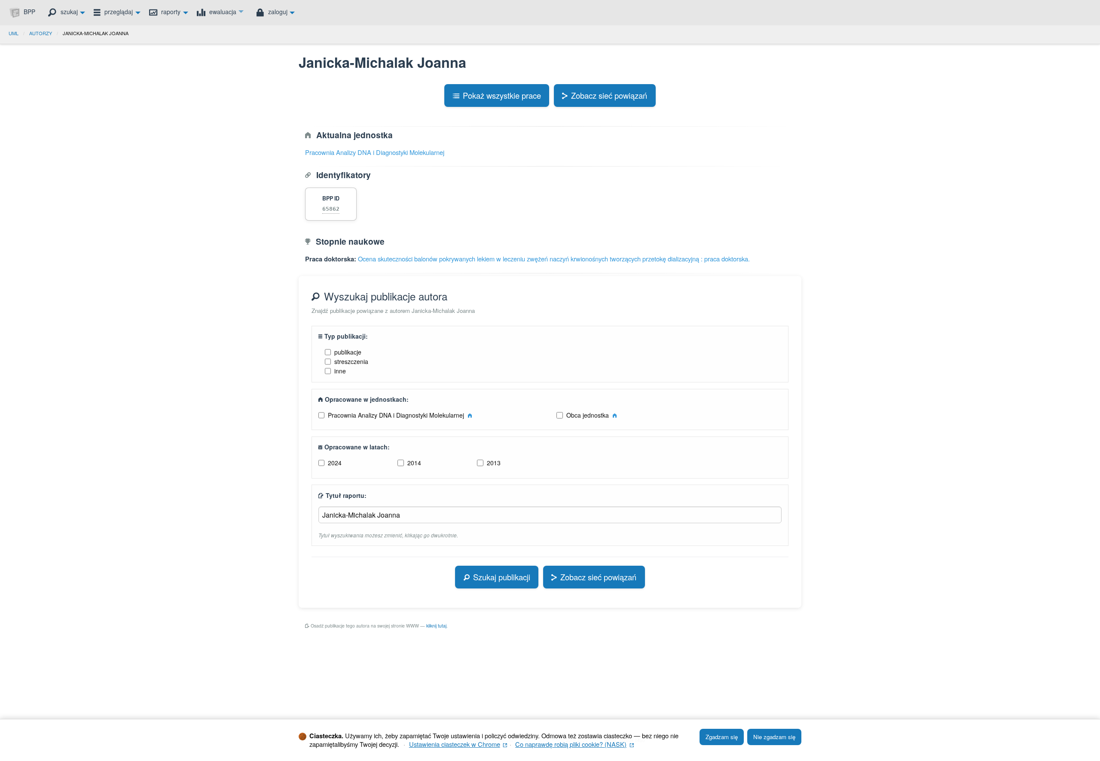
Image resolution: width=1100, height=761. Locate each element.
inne (340, 371)
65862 (330, 209)
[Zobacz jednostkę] (470, 415)
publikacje (347, 352)
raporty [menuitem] (169, 11)
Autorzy (40, 33)
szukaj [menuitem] (68, 11)
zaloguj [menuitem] (276, 11)
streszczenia (351, 361)
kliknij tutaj (436, 625)
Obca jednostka (588, 415)
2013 (494, 462)
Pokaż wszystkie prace (502, 95)
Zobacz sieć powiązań (609, 95)
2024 (335, 462)
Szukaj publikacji (501, 576)
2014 (414, 462)
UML (13, 33)
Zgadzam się (722, 737)
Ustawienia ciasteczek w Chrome (458, 744)
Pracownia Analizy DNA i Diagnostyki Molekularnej (374, 152)
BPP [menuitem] (28, 11)
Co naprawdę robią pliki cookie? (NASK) (574, 744)
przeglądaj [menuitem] (118, 11)
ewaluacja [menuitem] (222, 11)
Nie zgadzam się (774, 737)
